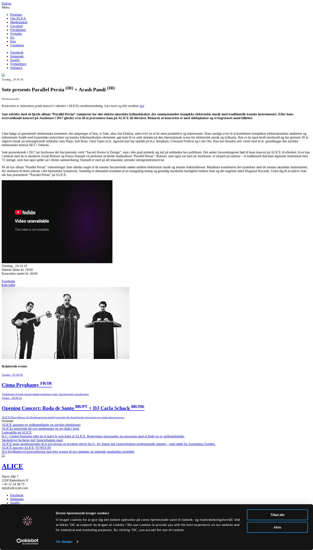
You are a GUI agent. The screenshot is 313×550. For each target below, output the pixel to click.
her (142, 106)
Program (16, 14)
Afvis (277, 527)
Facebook (16, 52)
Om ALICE (18, 18)
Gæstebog (17, 45)
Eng (8, 3)
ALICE (12, 466)
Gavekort (16, 26)
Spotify (15, 60)
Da (4, 3)
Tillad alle (277, 515)
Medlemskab (18, 22)
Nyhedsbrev (18, 64)
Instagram (16, 56)
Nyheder (16, 34)
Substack (16, 68)
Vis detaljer (64, 541)
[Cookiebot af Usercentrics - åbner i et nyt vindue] (27, 542)
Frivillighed (18, 30)
